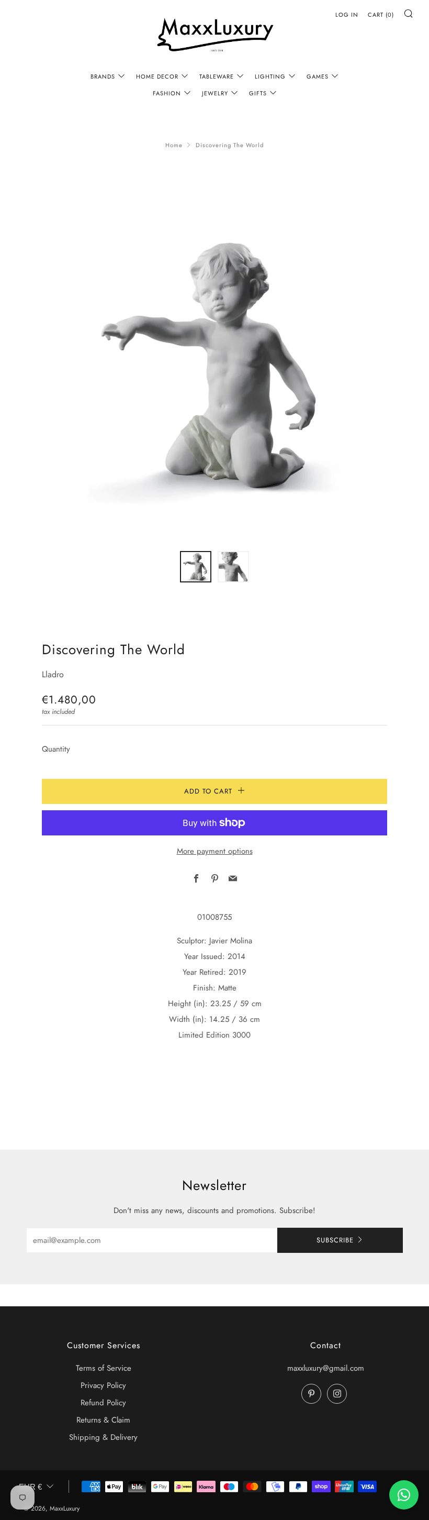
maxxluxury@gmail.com (325, 1368)
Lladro (53, 674)
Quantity (56, 749)
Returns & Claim (103, 1420)
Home (174, 145)
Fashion (167, 93)
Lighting (270, 76)
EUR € (30, 1486)
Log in (346, 14)
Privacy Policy (103, 1385)
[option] (214, 365)
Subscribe (335, 1240)
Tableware (216, 76)
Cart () (381, 14)
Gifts (258, 93)
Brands (103, 76)
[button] (195, 566)
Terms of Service (103, 1368)
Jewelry (215, 93)
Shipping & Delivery (103, 1437)
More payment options (215, 851)
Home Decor (157, 76)
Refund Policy (103, 1402)
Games (318, 76)
